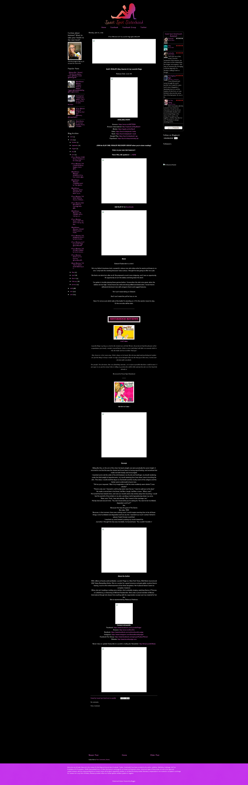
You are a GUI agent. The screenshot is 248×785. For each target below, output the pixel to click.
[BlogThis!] (123, 698)
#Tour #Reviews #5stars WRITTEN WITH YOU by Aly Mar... (77, 221)
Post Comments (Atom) (103, 759)
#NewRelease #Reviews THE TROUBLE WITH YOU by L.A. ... (76, 213)
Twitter (143, 27)
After (169, 46)
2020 (71, 137)
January (74, 284)
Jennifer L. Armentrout (174, 79)
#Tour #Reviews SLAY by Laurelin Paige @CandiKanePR (77, 243)
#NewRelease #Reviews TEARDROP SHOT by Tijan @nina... (77, 182)
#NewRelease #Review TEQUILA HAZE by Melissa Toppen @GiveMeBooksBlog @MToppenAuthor (76, 87)
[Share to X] (125, 698)
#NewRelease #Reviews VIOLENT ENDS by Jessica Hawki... (77, 230)
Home (103, 27)
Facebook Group (129, 27)
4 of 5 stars (124, 341)
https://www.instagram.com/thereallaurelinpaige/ (128, 634)
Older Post (154, 755)
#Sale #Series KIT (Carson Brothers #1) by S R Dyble (80, 123)
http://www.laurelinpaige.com (127, 639)
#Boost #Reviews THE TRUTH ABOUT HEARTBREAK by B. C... (77, 265)
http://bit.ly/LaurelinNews (147, 644)
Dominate (170, 38)
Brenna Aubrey (172, 104)
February (75, 281)
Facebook (114, 27)
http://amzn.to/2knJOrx (127, 630)
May (73, 272)
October (74, 142)
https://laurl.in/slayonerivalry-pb (128, 138)
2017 (71, 291)
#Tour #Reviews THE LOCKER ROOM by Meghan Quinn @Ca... (77, 166)
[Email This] (121, 698)
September (75, 145)
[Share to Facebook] (127, 698)
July (73, 151)
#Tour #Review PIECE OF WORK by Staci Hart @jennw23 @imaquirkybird (76, 113)
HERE (134, 155)
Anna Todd (171, 47)
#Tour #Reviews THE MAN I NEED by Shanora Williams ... (77, 198)
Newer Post (94, 755)
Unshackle (171, 53)
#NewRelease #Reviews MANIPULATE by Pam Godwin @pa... (77, 174)
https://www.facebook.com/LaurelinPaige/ (127, 627)
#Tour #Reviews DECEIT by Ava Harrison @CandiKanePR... (77, 257)
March (74, 278)
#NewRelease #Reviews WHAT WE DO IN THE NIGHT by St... (77, 190)
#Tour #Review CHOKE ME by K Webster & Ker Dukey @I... (78, 158)
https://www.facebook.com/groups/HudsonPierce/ (131, 637)
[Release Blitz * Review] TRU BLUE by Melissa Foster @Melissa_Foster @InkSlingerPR (75, 75)
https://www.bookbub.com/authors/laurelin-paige (127, 632)
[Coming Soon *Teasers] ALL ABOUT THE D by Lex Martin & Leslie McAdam (76, 100)
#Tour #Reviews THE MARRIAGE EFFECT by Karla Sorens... (77, 237)
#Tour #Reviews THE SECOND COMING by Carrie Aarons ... (77, 250)
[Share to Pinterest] (129, 698)
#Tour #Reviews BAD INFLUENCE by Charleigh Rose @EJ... (77, 205)
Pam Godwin (171, 40)
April (73, 275)
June (73, 154)
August (74, 148)
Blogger (133, 781)
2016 (71, 294)
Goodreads (129, 207)
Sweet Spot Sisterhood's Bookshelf (173, 35)
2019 (71, 140)
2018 (71, 288)
